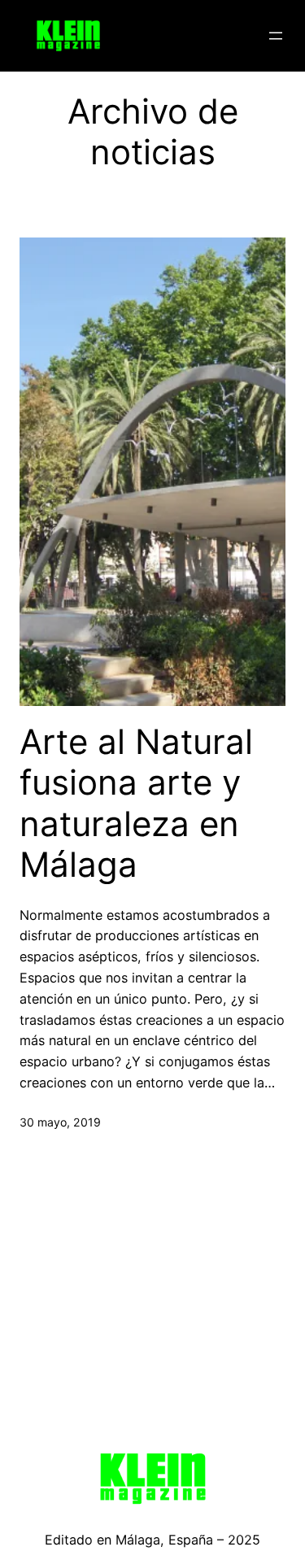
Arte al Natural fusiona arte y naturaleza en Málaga (136, 803)
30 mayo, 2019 (60, 1122)
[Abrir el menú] (275, 36)
